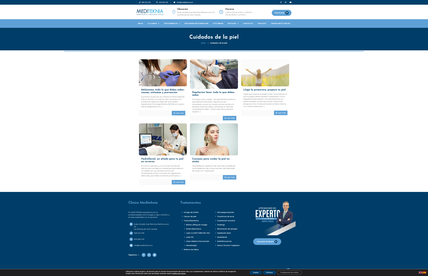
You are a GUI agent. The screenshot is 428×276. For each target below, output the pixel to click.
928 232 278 (146, 2)
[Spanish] (424, 272)
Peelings (221, 225)
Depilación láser (224, 233)
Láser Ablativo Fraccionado (197, 241)
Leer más (180, 113)
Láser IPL (190, 237)
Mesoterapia (191, 245)
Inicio (203, 43)
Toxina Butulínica (191, 221)
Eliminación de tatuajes (227, 229)
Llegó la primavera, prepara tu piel (264, 90)
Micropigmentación (225, 212)
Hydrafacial (222, 237)
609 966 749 (163, 2)
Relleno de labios (191, 249)
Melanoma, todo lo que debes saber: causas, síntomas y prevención (162, 91)
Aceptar (256, 272)
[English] (421, 272)
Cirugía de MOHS (191, 212)
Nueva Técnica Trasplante (228, 245)
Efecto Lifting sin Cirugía (196, 225)
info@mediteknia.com (184, 2)
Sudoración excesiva (226, 221)
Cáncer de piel (190, 216)
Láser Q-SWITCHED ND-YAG (198, 233)
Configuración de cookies (289, 272)
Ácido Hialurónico (193, 229)
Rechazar (269, 272)
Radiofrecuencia (224, 241)
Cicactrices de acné (225, 216)
